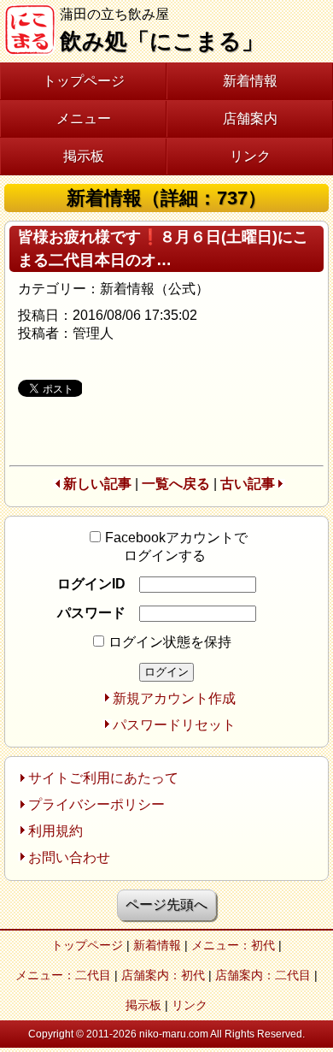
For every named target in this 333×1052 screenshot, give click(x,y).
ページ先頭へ (166, 904)
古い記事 (247, 483)
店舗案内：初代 (163, 975)
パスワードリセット (174, 725)
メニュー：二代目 (63, 975)
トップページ (84, 81)
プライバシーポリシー (96, 804)
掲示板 (83, 156)
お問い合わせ (69, 857)
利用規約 (55, 831)
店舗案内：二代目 (263, 975)
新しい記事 (97, 483)
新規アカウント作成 (174, 698)
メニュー (83, 118)
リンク (250, 156)
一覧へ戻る (176, 483)
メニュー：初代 (233, 945)
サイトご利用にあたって (103, 778)
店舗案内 (250, 118)
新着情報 (250, 81)
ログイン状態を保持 (169, 642)
